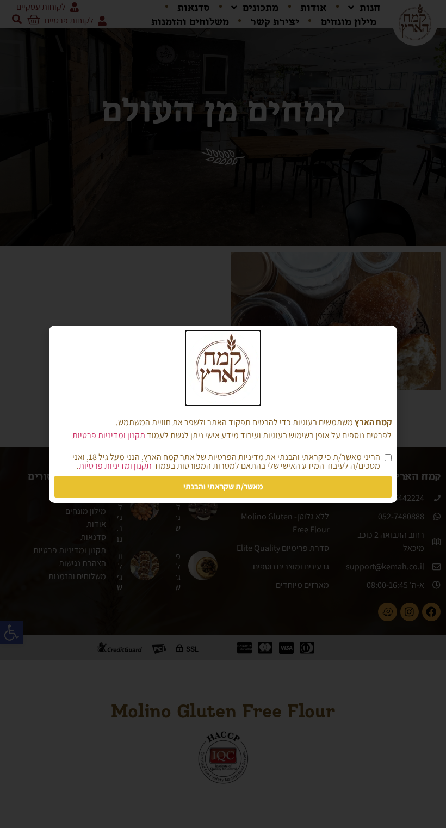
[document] (223, 414)
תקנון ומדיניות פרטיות (108, 435)
